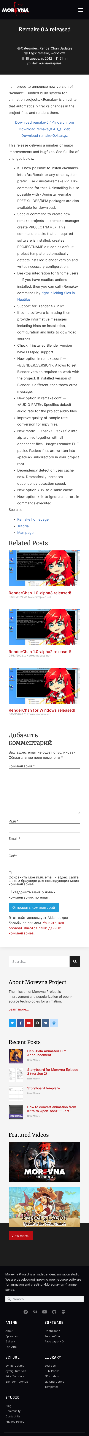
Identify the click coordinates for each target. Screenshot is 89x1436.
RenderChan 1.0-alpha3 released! (40, 593)
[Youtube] (29, 1023)
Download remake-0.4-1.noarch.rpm (44, 122)
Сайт (13, 855)
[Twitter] (12, 1023)
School (12, 1357)
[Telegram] (25, 1312)
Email (14, 838)
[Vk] (45, 1023)
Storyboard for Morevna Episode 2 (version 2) (52, 1072)
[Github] (37, 1023)
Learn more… (19, 1009)
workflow (58, 53)
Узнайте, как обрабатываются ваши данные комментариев (36, 928)
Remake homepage (33, 519)
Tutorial (23, 526)
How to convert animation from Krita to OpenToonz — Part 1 (51, 1109)
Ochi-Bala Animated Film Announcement (46, 1053)
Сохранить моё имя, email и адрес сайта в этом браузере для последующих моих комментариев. (44, 880)
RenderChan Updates (56, 48)
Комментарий (22, 766)
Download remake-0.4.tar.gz (44, 135)
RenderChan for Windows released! (42, 710)
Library (52, 1357)
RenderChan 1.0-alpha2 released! (40, 651)
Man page (25, 532)
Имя (14, 821)
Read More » (33, 1060)
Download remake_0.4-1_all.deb (44, 129)
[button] (81, 10)
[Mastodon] (63, 1312)
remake (43, 53)
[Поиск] (75, 961)
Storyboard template (43, 1088)
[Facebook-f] (20, 1023)
